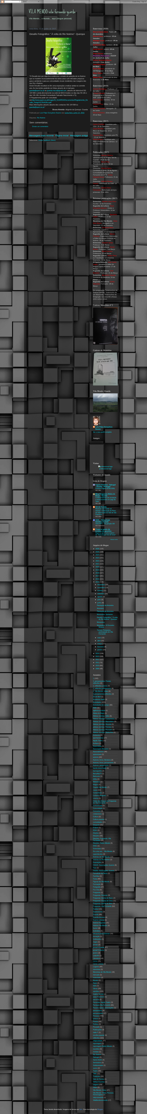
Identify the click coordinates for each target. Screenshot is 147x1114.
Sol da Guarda (101, 507)
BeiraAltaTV (97, 773)
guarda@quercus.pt (36, 90)
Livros (95, 961)
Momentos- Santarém (105, 614)
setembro (101, 594)
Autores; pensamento (101, 765)
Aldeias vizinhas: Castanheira (103, 719)
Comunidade (97, 808)
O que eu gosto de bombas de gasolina (103, 530)
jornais (95, 945)
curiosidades (97, 822)
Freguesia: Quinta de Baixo (103, 898)
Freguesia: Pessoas (100, 895)
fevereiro (100, 647)
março (99, 644)
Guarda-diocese (99, 917)
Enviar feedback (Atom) (47, 140)
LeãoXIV (96, 956)
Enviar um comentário (40, 126)
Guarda (96, 914)
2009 (98, 669)
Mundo (95, 980)
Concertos (96, 811)
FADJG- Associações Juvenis (103, 865)
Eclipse (95, 827)
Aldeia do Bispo (98, 713)
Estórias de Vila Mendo (101, 857)
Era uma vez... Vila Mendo (102, 851)
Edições (96, 833)
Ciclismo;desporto (99, 795)
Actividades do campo (101, 705)
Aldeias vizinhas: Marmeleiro (103, 721)
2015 (98, 582)
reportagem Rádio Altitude (102, 1046)
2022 (98, 561)
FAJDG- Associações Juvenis (103, 870)
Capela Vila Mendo (100, 787)
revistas (96, 1052)
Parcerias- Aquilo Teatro (101, 1002)
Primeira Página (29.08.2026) (105, 488)
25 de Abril (97, 697)
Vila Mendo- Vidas (99, 1090)
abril (99, 641)
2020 (98, 567)
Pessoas (96, 1016)
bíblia (95, 779)
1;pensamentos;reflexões (102, 694)
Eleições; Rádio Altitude (101, 843)
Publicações (97, 1030)
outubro (100, 590)
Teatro (95, 1071)
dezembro (101, 584)
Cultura (95, 816)
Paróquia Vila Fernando (101, 1005)
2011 (97, 662)
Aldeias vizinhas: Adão (101, 716)
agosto (100, 597)
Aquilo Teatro (98, 740)
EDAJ (95, 830)
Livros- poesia (98, 964)
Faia (94, 868)
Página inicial (61, 135)
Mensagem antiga (79, 135)
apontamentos (98, 738)
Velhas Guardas (99, 1082)
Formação (96, 884)
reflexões (96, 1038)
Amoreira (100, 608)
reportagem (97, 1043)
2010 (98, 665)
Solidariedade (98, 1065)
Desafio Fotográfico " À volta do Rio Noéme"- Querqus (107, 618)
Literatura (96, 958)
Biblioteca (96, 782)
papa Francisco (98, 997)
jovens (95, 953)
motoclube (97, 977)
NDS (94, 986)
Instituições (97, 939)
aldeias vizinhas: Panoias (102, 727)
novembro (101, 587)
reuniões (96, 1049)
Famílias (96, 876)
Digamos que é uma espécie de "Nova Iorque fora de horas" (105, 534)
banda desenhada (99, 768)
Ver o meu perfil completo (102, 432)
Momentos (101, 622)
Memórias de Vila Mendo (102, 972)
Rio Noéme (41, 118)
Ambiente (96, 735)
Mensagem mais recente (41, 135)
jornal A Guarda (98, 947)
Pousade (96, 1027)
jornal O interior (98, 950)
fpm (81, 1109)
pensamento (97, 1010)
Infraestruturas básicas (101, 934)
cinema (95, 798)
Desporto (96, 825)
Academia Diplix (99, 699)
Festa (95, 879)
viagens (96, 1084)
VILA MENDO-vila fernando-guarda (52, 11)
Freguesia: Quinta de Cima (103, 901)
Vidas (95, 1087)
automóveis (97, 754)
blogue (95, 784)
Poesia (95, 1021)
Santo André (97, 1060)
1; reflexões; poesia (100, 686)
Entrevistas (97, 848)
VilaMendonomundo (100, 1100)
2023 (98, 558)
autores (96, 757)
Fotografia (96, 887)
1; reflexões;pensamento (102, 688)
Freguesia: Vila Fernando (102, 906)
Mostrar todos (114, 539)
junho (99, 603)
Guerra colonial (98, 920)
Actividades (97, 702)
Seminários (97, 1062)
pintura (95, 1019)
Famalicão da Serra (100, 873)
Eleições (96, 836)
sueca (95, 1068)
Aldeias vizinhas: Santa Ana (103, 732)
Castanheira (97, 793)
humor (95, 928)
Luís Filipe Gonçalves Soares (103, 428)
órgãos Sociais (98, 994)
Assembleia (97, 746)
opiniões (96, 991)
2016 (98, 579)
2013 (98, 656)
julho (99, 599)
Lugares (96, 967)
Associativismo (98, 751)
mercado (96, 975)
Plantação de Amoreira (105, 611)
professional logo (105, 469)
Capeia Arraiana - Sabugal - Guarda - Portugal (105, 485)
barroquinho (97, 771)
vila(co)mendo (98, 1097)
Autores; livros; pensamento (103, 762)
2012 (98, 659)
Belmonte (96, 776)
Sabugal (96, 1057)
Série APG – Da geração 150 (105, 524)
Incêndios (96, 931)
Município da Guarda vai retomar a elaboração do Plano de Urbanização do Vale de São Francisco (105, 511)
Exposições (97, 862)
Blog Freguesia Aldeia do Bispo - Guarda (105, 495)
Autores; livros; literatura (102, 760)
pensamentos (98, 1013)
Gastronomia (97, 912)
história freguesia (99, 923)
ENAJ (95, 846)
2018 (98, 573)
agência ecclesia (99, 710)
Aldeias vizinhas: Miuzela (102, 724)
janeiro (100, 650)
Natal (95, 983)
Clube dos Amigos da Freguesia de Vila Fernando (104, 802)
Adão (95, 708)
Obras (95, 988)
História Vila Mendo (100, 925)
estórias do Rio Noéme (101, 859)
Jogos (95, 942)
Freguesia (96, 892)
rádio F (95, 1032)
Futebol (96, 909)
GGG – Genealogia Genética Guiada (102, 521)
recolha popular (98, 1035)
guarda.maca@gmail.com (56, 90)
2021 (98, 564)
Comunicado (97, 805)
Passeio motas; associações (103, 1008)
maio (99, 638)
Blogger (100, 1109)
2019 (98, 570)
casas (95, 790)
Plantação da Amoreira (105, 605)
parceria (96, 999)
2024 (98, 555)
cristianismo (97, 814)
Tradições (96, 1076)
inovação (96, 936)
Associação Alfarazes (100, 749)
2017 (98, 576)
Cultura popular (98, 819)
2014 (98, 653)
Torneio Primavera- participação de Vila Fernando (105, 632)
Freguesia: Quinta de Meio (102, 903)
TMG (95, 1073)
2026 (98, 549)
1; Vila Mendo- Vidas (100, 691)
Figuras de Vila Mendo (101, 881)
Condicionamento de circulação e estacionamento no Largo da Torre (105, 499)
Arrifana (96, 743)
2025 (98, 552)
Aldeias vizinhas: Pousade (102, 730)
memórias (96, 969)
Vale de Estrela (98, 1079)
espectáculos (98, 854)
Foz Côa (96, 890)
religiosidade (97, 1041)
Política (95, 1024)
